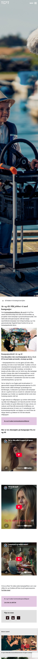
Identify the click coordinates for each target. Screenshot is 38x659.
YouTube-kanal (5, 590)
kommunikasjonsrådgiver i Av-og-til (15, 312)
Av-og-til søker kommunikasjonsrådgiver (16, 421)
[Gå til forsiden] (5, 2)
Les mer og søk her (10, 602)
